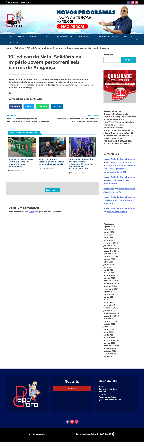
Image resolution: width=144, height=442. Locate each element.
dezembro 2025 (111, 248)
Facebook (15, 106)
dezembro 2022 (111, 346)
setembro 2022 (111, 354)
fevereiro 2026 (111, 243)
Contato (128, 37)
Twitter (28, 106)
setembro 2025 (111, 256)
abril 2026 (108, 237)
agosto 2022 (109, 356)
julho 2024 (109, 294)
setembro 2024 (111, 289)
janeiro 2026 (110, 246)
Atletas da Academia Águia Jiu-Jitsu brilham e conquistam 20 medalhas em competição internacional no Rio (82, 164)
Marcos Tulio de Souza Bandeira (119, 159)
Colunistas (46, 37)
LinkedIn (57, 106)
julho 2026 (109, 229)
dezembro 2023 (111, 313)
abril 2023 (108, 335)
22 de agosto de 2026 (17, 170)
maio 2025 (108, 267)
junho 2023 (109, 329)
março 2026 (109, 240)
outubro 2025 (110, 254)
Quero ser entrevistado (108, 37)
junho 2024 (109, 297)
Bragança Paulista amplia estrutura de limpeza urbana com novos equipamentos (20, 163)
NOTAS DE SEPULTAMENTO (117, 144)
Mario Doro (109, 189)
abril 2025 (108, 270)
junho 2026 (109, 232)
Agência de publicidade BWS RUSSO (94, 434)
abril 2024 (108, 302)
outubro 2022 (110, 351)
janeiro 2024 (110, 311)
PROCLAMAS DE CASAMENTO (118, 141)
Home (10, 37)
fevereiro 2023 (111, 340)
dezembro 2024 (111, 281)
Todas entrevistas (85, 37)
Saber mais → (52, 190)
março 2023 (109, 338)
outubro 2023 (110, 319)
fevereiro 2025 (111, 275)
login (31, 212)
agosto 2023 (109, 324)
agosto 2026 (110, 227)
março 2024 (109, 305)
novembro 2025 (111, 251)
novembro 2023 (111, 316)
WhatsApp (42, 106)
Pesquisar (108, 55)
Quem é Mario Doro (64, 37)
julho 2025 (108, 262)
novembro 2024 (111, 283)
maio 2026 (109, 235)
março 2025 (109, 273)
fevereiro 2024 (111, 308)
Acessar (72, 388)
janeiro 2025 (109, 278)
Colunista (33, 74)
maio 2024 (109, 300)
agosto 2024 (110, 292)
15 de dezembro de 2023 (20, 74)
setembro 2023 (111, 321)
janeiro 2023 (109, 343)
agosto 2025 (109, 259)
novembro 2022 (111, 348)
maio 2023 (109, 332)
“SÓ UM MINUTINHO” (117, 212)
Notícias (33, 37)
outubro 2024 (110, 286)
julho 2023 (109, 327)
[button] (120, 86)
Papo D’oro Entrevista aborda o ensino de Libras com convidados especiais (51, 161)
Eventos (21, 37)
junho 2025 (109, 265)
